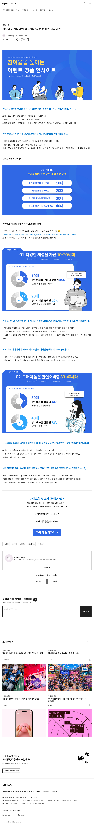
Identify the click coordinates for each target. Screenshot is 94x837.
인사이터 (35, 10)
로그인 (90, 3)
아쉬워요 (55, 581)
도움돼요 (38, 581)
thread (14, 815)
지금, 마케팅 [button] (15, 10)
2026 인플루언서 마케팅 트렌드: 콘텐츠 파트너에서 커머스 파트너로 (68, 700)
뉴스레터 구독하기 (9, 770)
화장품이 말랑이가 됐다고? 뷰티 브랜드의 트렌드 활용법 (20, 699)
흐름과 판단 (26, 10)
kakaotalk (21, 815)
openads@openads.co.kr (35, 803)
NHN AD (7, 785)
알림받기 (47, 567)
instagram (6, 815)
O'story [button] (51, 10)
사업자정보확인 (27, 800)
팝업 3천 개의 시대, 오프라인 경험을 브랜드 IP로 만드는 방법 (22, 653)
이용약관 (5, 811)
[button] (88, 641)
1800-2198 (17, 803)
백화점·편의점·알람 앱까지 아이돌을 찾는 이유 (63, 653)
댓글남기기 (86, 611)
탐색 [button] (7, 10)
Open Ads (9, 3)
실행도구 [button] (42, 10)
